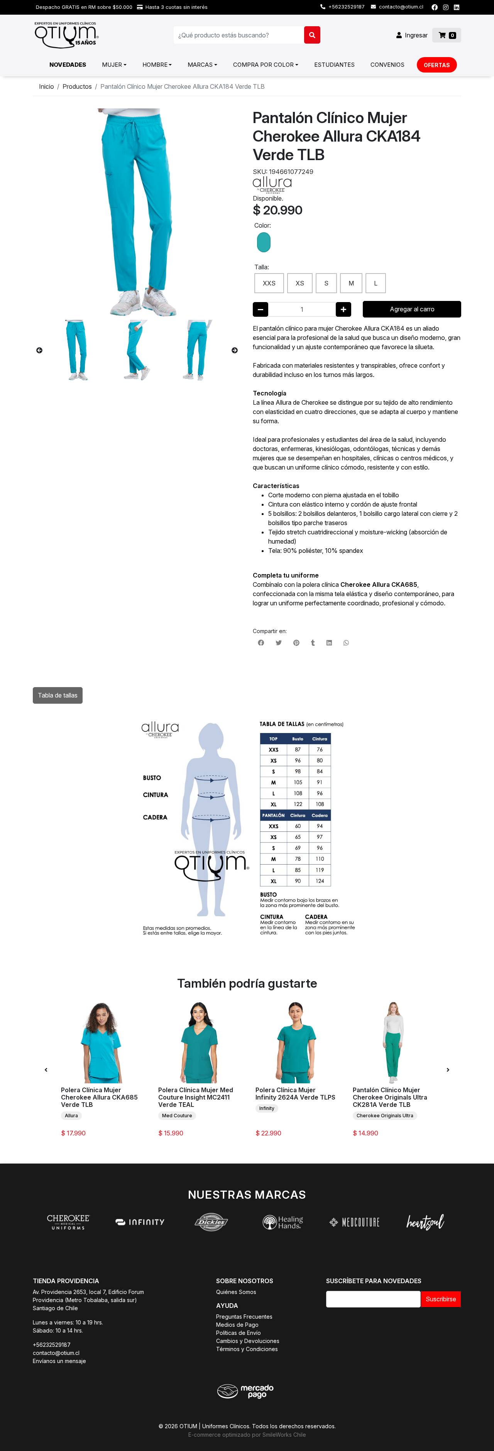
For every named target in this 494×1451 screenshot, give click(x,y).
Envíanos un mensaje (59, 1361)
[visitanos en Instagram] (445, 7)
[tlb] (263, 243)
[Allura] (272, 184)
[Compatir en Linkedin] (329, 642)
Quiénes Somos (236, 1292)
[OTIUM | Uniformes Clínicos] (67, 35)
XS (300, 283)
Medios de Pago (237, 1324)
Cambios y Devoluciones (247, 1341)
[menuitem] (68, 65)
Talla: (261, 267)
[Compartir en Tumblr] (313, 642)
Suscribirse (441, 1299)
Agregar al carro (412, 309)
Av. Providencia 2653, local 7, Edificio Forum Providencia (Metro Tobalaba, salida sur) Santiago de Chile (88, 1300)
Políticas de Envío (238, 1332)
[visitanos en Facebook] (435, 7)
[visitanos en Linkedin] (456, 7)
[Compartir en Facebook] (261, 642)
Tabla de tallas (58, 695)
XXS (269, 283)
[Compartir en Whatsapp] (346, 642)
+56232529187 (346, 7)
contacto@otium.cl (400, 7)
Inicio (46, 86)
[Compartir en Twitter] (279, 642)
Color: (262, 225)
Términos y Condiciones (247, 1349)
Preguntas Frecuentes (244, 1316)
